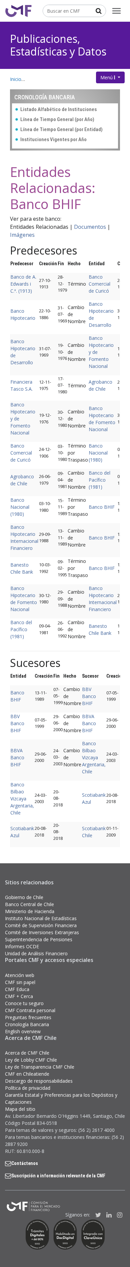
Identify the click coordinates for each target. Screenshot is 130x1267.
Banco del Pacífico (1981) (99, 480)
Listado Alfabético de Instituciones (58, 109)
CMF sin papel (20, 982)
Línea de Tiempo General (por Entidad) (61, 129)
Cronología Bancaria (27, 1024)
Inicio (15, 79)
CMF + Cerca (19, 996)
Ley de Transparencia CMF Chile (39, 1067)
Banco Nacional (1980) (98, 453)
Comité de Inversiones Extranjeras (42, 932)
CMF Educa (17, 989)
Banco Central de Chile (29, 904)
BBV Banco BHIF (89, 696)
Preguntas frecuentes (28, 1017)
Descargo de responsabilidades (39, 1081)
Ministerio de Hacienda (29, 911)
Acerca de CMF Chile (27, 1053)
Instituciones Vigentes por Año (53, 139)
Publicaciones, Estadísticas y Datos (58, 45)
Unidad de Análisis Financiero (36, 953)
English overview (23, 1031)
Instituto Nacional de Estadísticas (41, 918)
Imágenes (22, 234)
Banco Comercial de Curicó (99, 284)
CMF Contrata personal (30, 1010)
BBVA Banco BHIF (89, 723)
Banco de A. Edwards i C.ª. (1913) (23, 284)
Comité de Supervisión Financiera (41, 925)
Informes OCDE (22, 946)
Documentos (90, 226)
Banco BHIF (102, 507)
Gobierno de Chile (24, 897)
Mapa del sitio (20, 1109)
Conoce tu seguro (24, 1003)
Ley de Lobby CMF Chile (31, 1060)
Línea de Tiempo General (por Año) (57, 119)
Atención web (19, 975)
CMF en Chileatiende (27, 1074)
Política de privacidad (27, 1088)
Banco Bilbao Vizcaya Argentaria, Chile (94, 757)
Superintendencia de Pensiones (38, 939)
